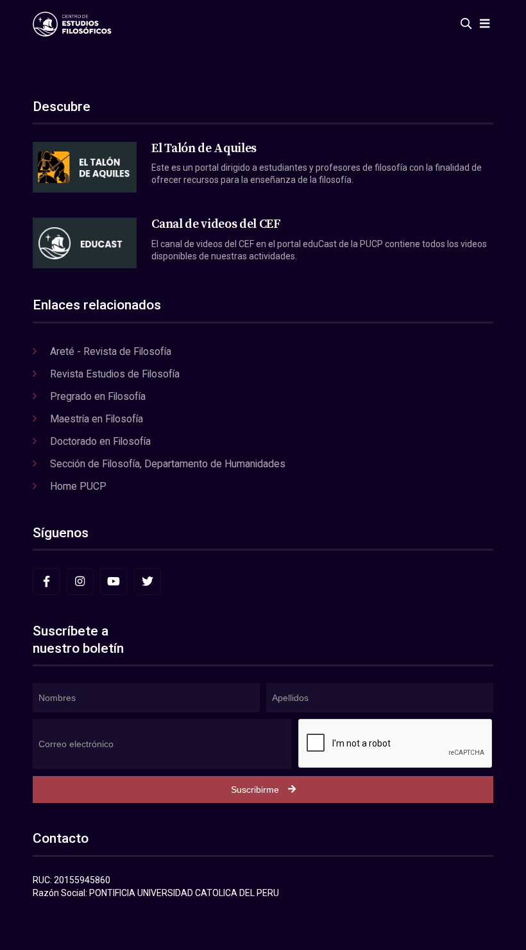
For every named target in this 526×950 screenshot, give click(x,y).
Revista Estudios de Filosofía (115, 374)
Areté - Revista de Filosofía (110, 351)
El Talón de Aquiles (204, 148)
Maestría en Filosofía (96, 419)
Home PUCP (78, 486)
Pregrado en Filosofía (98, 396)
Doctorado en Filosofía (100, 441)
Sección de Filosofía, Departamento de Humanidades (167, 464)
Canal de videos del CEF (215, 224)
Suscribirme (255, 789)
